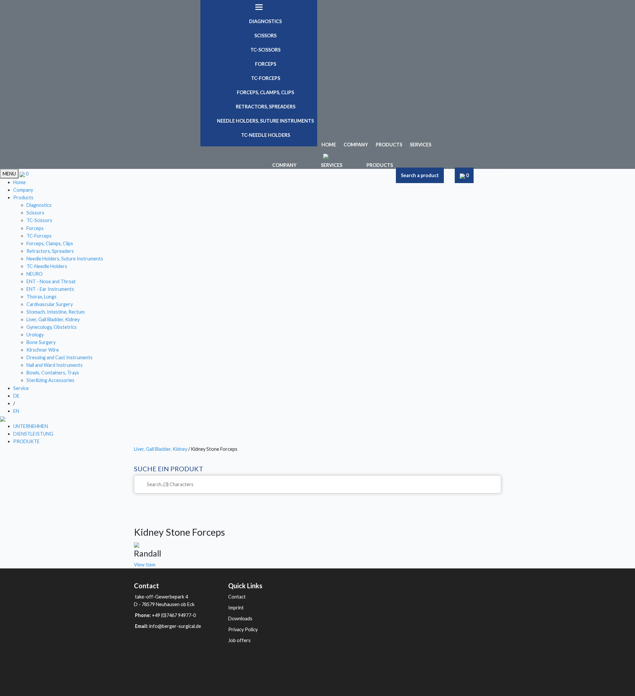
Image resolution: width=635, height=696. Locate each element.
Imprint (236, 607)
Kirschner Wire (42, 350)
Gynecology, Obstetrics (51, 327)
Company (356, 144)
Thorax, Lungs (41, 296)
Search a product (420, 175)
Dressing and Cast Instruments (59, 357)
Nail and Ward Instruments (54, 365)
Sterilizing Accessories (50, 380)
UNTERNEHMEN (30, 426)
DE (488, 175)
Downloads (240, 618)
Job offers (239, 640)
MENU (9, 173)
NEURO (34, 274)
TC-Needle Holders (265, 135)
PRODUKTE (26, 441)
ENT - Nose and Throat (51, 281)
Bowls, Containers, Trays (52, 372)
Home (328, 144)
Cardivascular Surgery (49, 304)
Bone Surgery (41, 342)
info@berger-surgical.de (175, 626)
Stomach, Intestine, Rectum (55, 312)
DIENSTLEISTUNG (33, 434)
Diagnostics (265, 21)
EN (498, 175)
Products (389, 144)
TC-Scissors (265, 50)
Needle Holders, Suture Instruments (265, 121)
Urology (35, 334)
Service (21, 388)
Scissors (265, 35)
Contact (237, 596)
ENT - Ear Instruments (50, 289)
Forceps (265, 64)
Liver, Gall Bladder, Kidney (53, 319)
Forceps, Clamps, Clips (265, 92)
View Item (144, 564)
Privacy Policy (243, 629)
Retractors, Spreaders (265, 106)
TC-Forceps (265, 78)
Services (420, 144)
